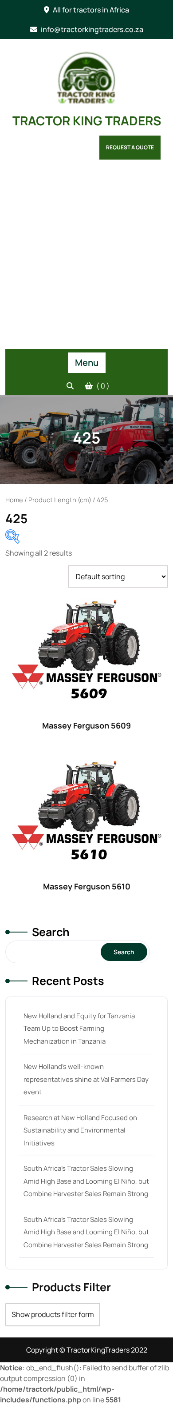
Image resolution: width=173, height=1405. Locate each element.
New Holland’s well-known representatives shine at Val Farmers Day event (86, 1079)
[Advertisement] (86, 257)
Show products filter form (53, 1314)
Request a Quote (130, 147)
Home (14, 499)
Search (51, 932)
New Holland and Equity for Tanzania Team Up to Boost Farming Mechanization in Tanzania (79, 1028)
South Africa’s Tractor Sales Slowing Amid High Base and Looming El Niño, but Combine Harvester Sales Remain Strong (86, 1181)
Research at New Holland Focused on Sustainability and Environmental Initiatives (80, 1130)
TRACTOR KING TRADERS (86, 120)
